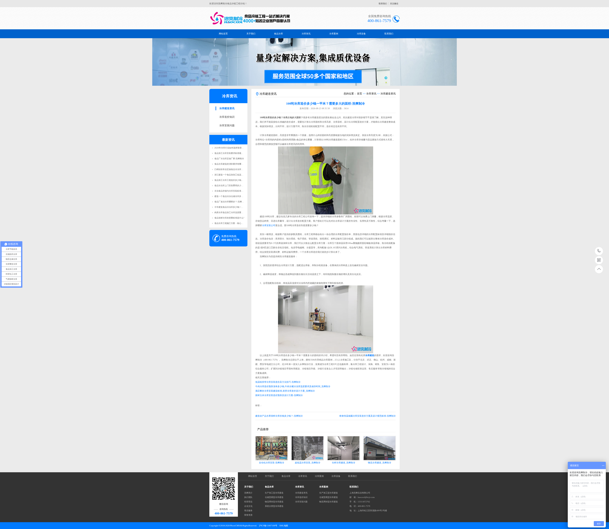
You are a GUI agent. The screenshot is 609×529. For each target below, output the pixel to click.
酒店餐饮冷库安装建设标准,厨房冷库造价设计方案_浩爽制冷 (285, 391)
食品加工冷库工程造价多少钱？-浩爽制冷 (233, 180)
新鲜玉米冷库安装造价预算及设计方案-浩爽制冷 (279, 395)
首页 (359, 93)
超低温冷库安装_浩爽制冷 (307, 462)
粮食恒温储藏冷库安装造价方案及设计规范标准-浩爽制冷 (367, 416)
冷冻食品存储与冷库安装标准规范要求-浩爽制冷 (236, 191)
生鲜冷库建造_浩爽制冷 (343, 462)
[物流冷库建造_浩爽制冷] (379, 448)
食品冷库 (278, 33)
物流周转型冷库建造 (274, 501)
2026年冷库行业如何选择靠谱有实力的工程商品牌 (237, 148)
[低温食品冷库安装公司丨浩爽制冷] (250, 18)
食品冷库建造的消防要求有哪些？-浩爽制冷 (234, 164)
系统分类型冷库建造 (274, 506)
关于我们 (250, 33)
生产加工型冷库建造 (274, 493)
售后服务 (248, 510)
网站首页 (223, 33)
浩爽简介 (248, 493)
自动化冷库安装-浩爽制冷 (271, 462)
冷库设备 (361, 33)
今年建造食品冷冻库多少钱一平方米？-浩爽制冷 (236, 207)
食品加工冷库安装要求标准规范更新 (230, 153)
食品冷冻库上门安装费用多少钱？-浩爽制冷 (234, 185)
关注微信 (394, 3)
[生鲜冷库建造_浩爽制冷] (343, 448)
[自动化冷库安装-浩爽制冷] (271, 448)
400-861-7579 (599, 251)
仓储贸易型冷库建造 (274, 497)
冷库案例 (333, 33)
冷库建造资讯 (227, 108)
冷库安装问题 (227, 125)
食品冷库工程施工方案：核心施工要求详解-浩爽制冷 (238, 223)
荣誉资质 (248, 515)
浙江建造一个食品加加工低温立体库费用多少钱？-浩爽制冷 (241, 175)
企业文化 (248, 506)
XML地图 (283, 525)
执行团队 (248, 497)
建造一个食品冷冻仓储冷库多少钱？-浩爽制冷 (235, 196)
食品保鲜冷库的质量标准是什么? (229, 218)
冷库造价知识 (227, 117)
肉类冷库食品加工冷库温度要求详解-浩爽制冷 (235, 212)
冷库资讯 (306, 33)
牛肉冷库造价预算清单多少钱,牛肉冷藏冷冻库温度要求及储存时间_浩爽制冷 (292, 386)
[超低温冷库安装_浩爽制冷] (307, 448)
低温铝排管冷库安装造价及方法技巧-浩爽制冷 (278, 382)
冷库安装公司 (268, 225)
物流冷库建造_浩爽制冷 (379, 462)
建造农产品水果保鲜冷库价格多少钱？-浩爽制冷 (279, 416)
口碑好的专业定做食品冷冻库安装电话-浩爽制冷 (236, 169)
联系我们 (383, 3)
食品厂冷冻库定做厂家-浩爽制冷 (229, 158)
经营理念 (248, 501)
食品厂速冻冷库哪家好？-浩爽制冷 (230, 201)
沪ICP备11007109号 (268, 525)
